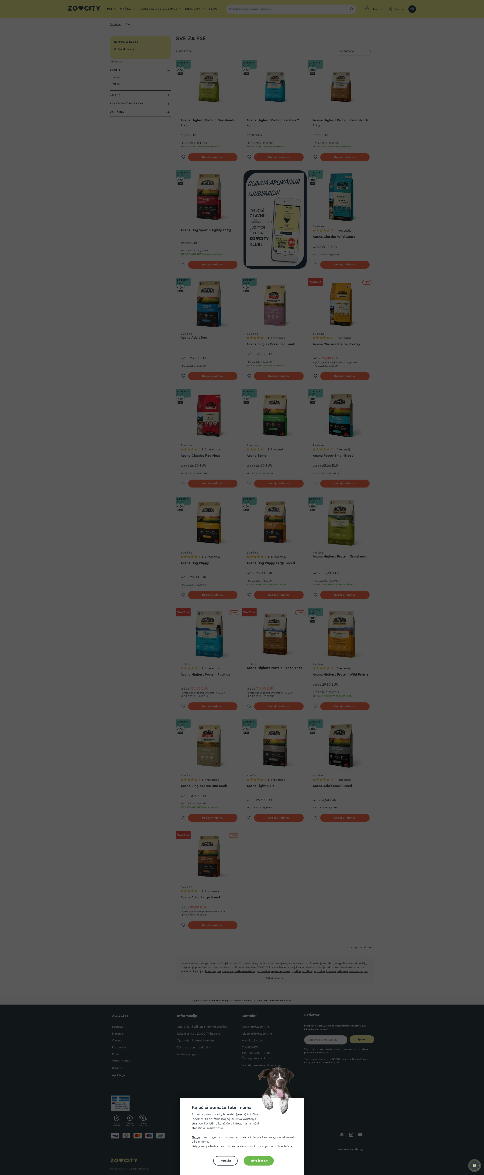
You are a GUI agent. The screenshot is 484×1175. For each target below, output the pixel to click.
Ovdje (196, 1137)
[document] (243, 1137)
